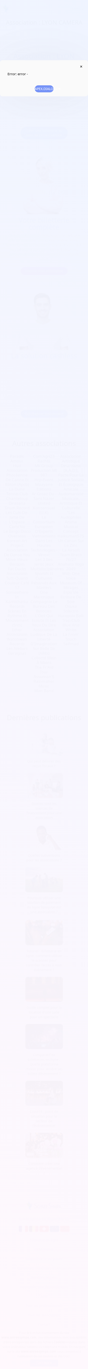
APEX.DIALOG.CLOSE (81, 66)
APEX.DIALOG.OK (44, 88)
